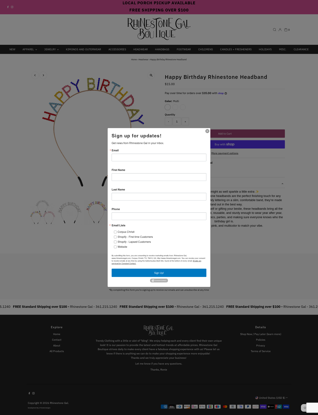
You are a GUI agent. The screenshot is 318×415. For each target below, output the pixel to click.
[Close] (207, 131)
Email (115, 150)
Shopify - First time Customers (135, 237)
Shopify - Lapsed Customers (134, 242)
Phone (116, 209)
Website (122, 247)
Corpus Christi (126, 232)
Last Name (118, 189)
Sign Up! (159, 272)
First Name (118, 170)
